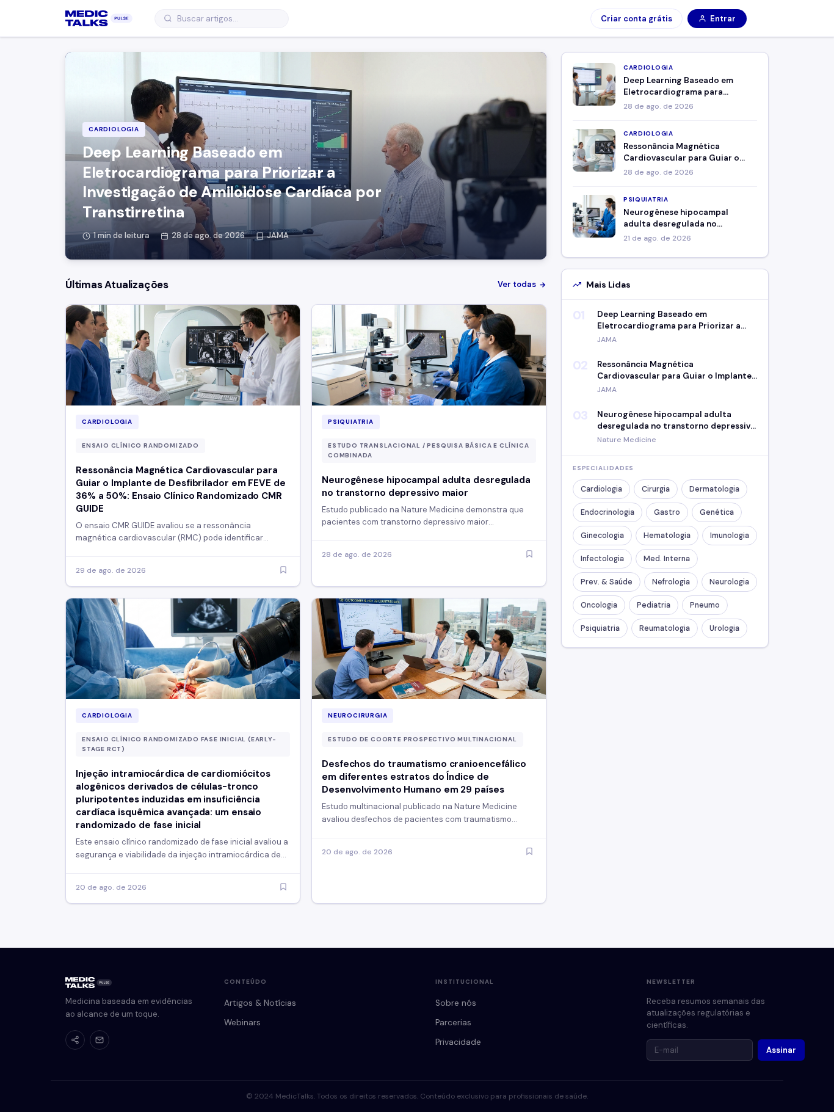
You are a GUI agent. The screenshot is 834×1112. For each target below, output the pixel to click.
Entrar (723, 18)
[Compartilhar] (75, 1040)
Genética (717, 512)
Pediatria (653, 605)
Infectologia (602, 559)
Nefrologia (671, 582)
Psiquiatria (600, 628)
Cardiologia (601, 489)
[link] (98, 18)
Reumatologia (664, 628)
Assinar (781, 1050)
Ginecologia (602, 535)
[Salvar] (283, 570)
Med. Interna (667, 559)
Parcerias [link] (453, 1022)
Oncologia (599, 605)
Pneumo (705, 605)
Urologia (724, 628)
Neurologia (729, 582)
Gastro (667, 512)
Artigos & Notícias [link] (260, 1003)
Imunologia (729, 535)
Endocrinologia (607, 512)
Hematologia (667, 535)
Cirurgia (656, 489)
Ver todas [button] (517, 284)
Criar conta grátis (636, 18)
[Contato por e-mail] (99, 1040)
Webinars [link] (242, 1022)
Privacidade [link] (458, 1042)
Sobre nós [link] (455, 1003)
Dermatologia (714, 489)
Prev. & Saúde (607, 582)
